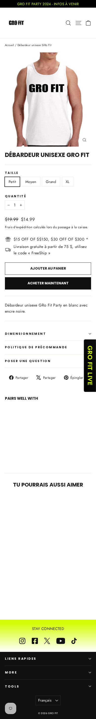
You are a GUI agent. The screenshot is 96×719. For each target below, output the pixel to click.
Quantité (15, 196)
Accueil (9, 45)
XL (68, 181)
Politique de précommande (36, 347)
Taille (11, 173)
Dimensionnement (25, 334)
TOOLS (12, 686)
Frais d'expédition (18, 227)
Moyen (30, 181)
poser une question (28, 361)
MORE (11, 672)
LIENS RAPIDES (20, 659)
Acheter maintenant (48, 283)
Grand (51, 181)
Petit (12, 181)
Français (44, 700)
